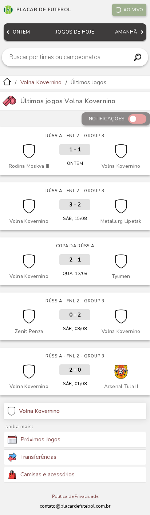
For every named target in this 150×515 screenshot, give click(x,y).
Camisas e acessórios (47, 475)
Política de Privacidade (75, 496)
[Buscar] (138, 57)
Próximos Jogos (40, 439)
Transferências (38, 457)
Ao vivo (133, 10)
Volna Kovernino (41, 82)
